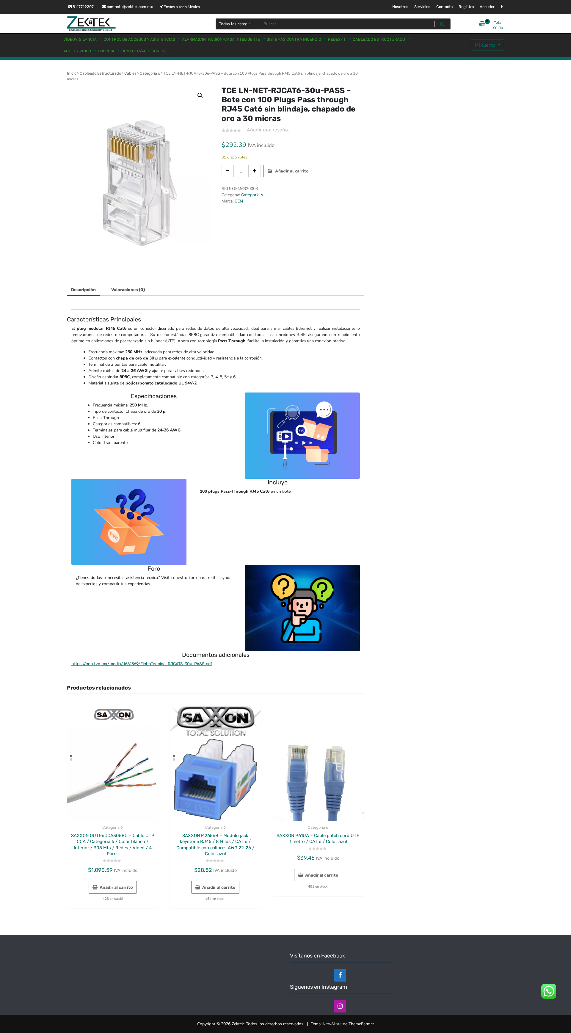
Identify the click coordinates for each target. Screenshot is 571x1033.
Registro (466, 6)
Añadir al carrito (291, 171)
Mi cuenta (486, 45)
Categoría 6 (150, 73)
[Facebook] (340, 975)
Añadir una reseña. (268, 130)
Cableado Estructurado (100, 73)
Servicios (422, 6)
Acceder (487, 6)
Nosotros (400, 6)
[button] (200, 95)
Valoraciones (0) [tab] (128, 289)
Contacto (444, 6)
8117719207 (83, 6)
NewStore (332, 1023)
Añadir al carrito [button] (116, 887)
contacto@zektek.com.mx (129, 6)
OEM (239, 201)
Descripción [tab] (83, 289)
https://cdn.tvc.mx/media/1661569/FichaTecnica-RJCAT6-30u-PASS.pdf (141, 663)
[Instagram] (340, 1006)
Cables (130, 73)
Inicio (71, 73)
